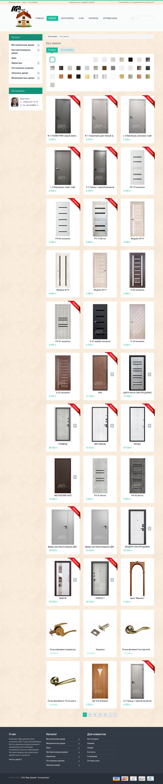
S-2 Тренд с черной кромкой (100, 187)
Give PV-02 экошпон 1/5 (68, 242)
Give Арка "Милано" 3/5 (147, 602)
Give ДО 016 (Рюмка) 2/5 (108, 704)
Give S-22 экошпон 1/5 (68, 396)
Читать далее (15, 759)
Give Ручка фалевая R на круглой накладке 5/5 (151, 653)
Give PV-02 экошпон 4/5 (75, 242)
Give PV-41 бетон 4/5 (112, 499)
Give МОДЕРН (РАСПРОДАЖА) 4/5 (149, 550)
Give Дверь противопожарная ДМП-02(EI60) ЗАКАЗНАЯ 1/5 (68, 550)
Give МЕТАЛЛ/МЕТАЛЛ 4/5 (75, 499)
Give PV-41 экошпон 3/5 (73, 345)
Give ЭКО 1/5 (105, 396)
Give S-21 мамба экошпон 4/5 (112, 345)
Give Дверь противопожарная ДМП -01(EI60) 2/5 (108, 550)
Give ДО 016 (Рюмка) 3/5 (110, 704)
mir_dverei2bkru (30, 105)
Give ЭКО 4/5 (112, 396)
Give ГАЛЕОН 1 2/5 (108, 602)
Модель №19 (137, 238)
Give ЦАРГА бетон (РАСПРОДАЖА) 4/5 (149, 396)
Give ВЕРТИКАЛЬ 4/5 (112, 448)
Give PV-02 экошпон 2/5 (70, 242)
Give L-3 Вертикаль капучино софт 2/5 (145, 139)
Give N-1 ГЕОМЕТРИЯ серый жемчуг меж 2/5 (70, 139)
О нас (81, 18)
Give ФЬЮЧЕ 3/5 (73, 602)
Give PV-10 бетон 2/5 (108, 242)
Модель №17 (100, 290)
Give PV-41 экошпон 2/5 (70, 345)
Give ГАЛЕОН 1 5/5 (114, 602)
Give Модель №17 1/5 (105, 293)
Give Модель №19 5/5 (151, 242)
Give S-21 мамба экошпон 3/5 (110, 345)
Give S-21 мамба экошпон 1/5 (105, 345)
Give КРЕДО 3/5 (147, 448)
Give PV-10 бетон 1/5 (105, 242)
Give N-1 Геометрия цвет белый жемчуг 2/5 (108, 139)
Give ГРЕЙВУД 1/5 (68, 448)
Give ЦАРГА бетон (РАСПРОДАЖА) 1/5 (143, 396)
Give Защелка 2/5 (108, 653)
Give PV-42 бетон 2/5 (145, 499)
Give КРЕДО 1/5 (143, 448)
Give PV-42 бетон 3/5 (147, 499)
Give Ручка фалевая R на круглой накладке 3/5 (147, 653)
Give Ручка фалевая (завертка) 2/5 (70, 653)
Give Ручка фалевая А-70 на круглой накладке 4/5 (75, 704)
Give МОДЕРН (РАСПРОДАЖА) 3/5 (147, 550)
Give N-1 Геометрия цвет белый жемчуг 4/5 (112, 139)
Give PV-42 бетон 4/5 (149, 499)
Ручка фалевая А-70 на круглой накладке (68, 701)
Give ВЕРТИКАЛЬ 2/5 (108, 448)
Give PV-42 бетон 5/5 (151, 499)
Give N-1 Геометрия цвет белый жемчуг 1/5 (105, 139)
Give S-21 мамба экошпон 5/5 (114, 345)
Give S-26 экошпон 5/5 (151, 293)
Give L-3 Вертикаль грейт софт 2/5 (70, 191)
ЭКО (100, 392)
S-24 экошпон (137, 341)
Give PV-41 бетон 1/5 (105, 499)
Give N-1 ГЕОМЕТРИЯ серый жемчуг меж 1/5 (68, 139)
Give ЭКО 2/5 (108, 396)
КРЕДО (137, 444)
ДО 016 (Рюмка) (100, 701)
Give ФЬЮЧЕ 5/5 (77, 602)
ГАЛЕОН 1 (100, 598)
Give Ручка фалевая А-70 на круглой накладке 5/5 (77, 704)
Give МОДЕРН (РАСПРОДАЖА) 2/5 (145, 550)
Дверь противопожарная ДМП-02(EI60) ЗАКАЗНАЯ (72, 547)
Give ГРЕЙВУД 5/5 (77, 448)
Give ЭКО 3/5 (110, 396)
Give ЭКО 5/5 (114, 396)
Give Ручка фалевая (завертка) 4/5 (75, 653)
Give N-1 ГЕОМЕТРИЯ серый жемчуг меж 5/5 (77, 139)
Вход (24, 2)
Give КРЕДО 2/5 (145, 448)
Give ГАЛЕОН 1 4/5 (112, 602)
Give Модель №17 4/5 (112, 293)
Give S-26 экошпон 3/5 (147, 293)
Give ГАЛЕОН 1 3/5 (110, 602)
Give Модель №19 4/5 (149, 242)
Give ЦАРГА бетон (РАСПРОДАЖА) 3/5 (147, 396)
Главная (40, 18)
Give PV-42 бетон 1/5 (143, 499)
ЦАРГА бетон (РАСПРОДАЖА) (137, 392)
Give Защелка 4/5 (112, 653)
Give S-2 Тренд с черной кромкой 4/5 (112, 191)
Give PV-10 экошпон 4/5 (149, 191)
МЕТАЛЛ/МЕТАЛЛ (62, 495)
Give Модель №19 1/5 (143, 242)
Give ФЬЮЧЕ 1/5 (68, 602)
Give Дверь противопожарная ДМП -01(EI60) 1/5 (105, 550)
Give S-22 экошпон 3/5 (73, 396)
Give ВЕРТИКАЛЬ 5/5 (114, 448)
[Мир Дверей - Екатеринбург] (21, 16)
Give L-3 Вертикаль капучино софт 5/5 (151, 139)
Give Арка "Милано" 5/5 (151, 602)
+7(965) (30, 102)
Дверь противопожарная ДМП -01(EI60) (104, 547)
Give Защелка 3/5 (110, 653)
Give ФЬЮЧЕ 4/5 (75, 602)
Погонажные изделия (22, 68)
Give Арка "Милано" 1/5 (143, 602)
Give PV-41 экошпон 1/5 (68, 345)
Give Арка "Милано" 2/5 (145, 602)
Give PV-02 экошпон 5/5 (77, 242)
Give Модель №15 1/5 (68, 293)
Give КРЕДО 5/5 (151, 448)
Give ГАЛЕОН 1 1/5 (105, 602)
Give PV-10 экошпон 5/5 (151, 191)
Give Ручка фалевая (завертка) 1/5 (68, 653)
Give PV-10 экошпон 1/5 (143, 191)
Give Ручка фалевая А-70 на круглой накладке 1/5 (68, 704)
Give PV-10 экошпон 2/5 (145, 191)
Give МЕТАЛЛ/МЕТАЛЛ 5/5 (77, 499)
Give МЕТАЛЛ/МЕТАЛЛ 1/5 (68, 499)
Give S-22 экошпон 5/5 (77, 396)
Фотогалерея (67, 18)
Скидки (90, 748)
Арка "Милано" (137, 598)
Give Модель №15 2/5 (70, 293)
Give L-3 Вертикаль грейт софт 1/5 (68, 191)
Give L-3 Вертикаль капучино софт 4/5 (149, 139)
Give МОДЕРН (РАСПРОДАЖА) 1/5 (143, 550)
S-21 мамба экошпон (100, 341)
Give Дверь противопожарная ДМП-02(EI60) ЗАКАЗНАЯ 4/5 (75, 550)
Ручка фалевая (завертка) (63, 649)
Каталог (52, 18)
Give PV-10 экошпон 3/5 (147, 191)
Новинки (90, 743)
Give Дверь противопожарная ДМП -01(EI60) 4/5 (112, 550)
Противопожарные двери (21, 51)
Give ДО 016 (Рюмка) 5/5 (114, 704)
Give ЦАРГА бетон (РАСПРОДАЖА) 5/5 (151, 396)
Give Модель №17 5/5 (114, 293)
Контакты (93, 18)
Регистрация (32, 2)
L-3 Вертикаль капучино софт (137, 136)
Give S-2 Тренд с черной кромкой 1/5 (105, 191)
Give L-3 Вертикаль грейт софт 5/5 (77, 191)
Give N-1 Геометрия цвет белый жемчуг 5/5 (114, 139)
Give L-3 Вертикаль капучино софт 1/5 (143, 139)
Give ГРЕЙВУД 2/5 (70, 448)
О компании (92, 756)
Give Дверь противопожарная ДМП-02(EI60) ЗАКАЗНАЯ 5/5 (77, 550)
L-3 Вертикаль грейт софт (62, 187)
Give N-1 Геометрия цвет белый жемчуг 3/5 (110, 139)
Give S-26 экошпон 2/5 (145, 293)
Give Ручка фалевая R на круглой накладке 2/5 (145, 653)
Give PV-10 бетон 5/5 (114, 242)
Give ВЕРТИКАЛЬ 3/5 (110, 448)
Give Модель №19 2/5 (145, 242)
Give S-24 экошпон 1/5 (143, 345)
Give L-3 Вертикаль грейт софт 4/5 (75, 191)
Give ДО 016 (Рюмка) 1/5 (105, 704)
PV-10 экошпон (137, 187)
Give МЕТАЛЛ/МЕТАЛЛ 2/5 (70, 499)
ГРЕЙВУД (62, 444)
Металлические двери (22, 45)
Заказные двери (19, 73)
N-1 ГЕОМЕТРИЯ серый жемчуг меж (65, 136)
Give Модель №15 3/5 (73, 293)
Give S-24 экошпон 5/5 (151, 345)
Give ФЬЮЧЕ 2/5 (70, 602)
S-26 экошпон (137, 290)
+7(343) (87, 2)
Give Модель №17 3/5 (110, 293)
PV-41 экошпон (62, 341)
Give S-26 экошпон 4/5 (149, 293)
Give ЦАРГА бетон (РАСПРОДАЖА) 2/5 (145, 396)
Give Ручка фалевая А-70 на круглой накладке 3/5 (73, 704)
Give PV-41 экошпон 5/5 (77, 345)
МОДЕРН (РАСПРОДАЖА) (137, 547)
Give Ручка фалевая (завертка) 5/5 (77, 653)
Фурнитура (16, 63)
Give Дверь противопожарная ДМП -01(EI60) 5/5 (114, 550)
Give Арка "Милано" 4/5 (149, 602)
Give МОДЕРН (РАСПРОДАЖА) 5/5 (151, 550)
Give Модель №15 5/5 (77, 293)
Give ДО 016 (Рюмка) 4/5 (112, 704)
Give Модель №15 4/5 (75, 293)
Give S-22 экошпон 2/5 (70, 396)
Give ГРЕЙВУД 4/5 (75, 448)
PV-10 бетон (100, 238)
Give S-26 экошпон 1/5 (143, 293)
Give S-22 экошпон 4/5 (75, 396)
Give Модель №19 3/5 (147, 242)
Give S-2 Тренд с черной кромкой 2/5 (108, 191)
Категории (52, 36)
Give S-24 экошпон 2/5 (145, 345)
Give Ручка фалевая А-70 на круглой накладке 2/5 (70, 704)
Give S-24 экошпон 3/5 (147, 345)
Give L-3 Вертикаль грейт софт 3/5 (73, 191)
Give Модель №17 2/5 (108, 293)
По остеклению (67, 50)
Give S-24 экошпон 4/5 (149, 345)
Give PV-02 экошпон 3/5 (73, 242)
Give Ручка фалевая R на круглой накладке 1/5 (143, 653)
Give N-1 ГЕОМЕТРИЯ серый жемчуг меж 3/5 (73, 139)
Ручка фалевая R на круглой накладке (141, 649)
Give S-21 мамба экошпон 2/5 (108, 345)
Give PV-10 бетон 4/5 (112, 242)
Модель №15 (63, 290)
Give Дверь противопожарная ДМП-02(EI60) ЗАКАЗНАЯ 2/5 (70, 550)
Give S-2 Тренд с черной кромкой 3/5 (110, 191)
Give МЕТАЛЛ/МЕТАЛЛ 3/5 (73, 499)
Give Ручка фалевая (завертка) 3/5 (73, 653)
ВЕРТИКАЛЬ (100, 444)
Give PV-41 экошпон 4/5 (75, 345)
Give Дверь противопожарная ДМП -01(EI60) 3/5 (110, 550)
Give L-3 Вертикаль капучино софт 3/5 (147, 139)
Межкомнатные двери (22, 78)
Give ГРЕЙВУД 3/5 (73, 448)
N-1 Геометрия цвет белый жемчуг (102, 136)
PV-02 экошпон (62, 238)
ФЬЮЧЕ (63, 598)
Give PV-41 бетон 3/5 (110, 499)
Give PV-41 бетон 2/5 (108, 499)
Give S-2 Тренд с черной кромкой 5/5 (114, 191)
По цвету (52, 50)
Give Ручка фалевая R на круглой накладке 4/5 (149, 653)
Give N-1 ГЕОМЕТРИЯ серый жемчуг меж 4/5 (75, 139)
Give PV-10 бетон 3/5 (110, 242)
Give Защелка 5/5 (114, 653)
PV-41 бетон (100, 495)
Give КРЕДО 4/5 (149, 448)
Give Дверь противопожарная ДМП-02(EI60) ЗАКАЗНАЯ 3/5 (73, 550)
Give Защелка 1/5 (105, 653)
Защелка (100, 649)
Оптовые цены (110, 18)
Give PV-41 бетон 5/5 (114, 499)
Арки (13, 58)
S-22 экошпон (63, 392)
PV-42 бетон (137, 495)
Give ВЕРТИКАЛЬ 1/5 (105, 448)
